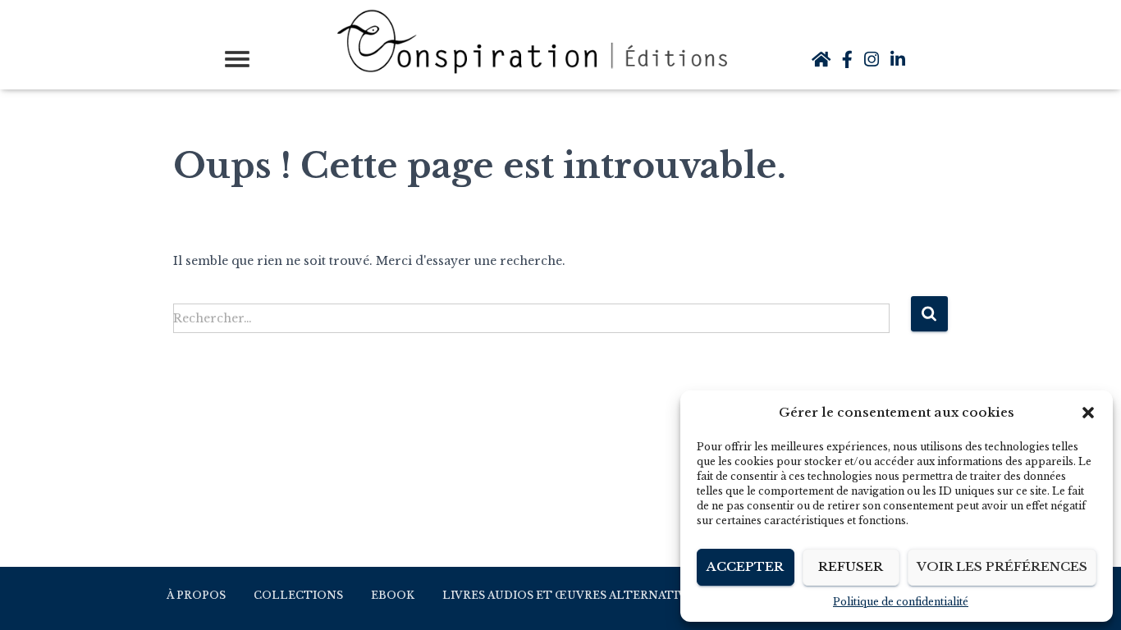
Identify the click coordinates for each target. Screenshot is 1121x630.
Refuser (850, 566)
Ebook (392, 595)
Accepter (745, 566)
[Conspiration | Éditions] (536, 42)
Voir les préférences (1002, 566)
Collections (298, 595)
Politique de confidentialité (900, 602)
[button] (1088, 412)
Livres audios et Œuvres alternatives (571, 595)
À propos (196, 595)
